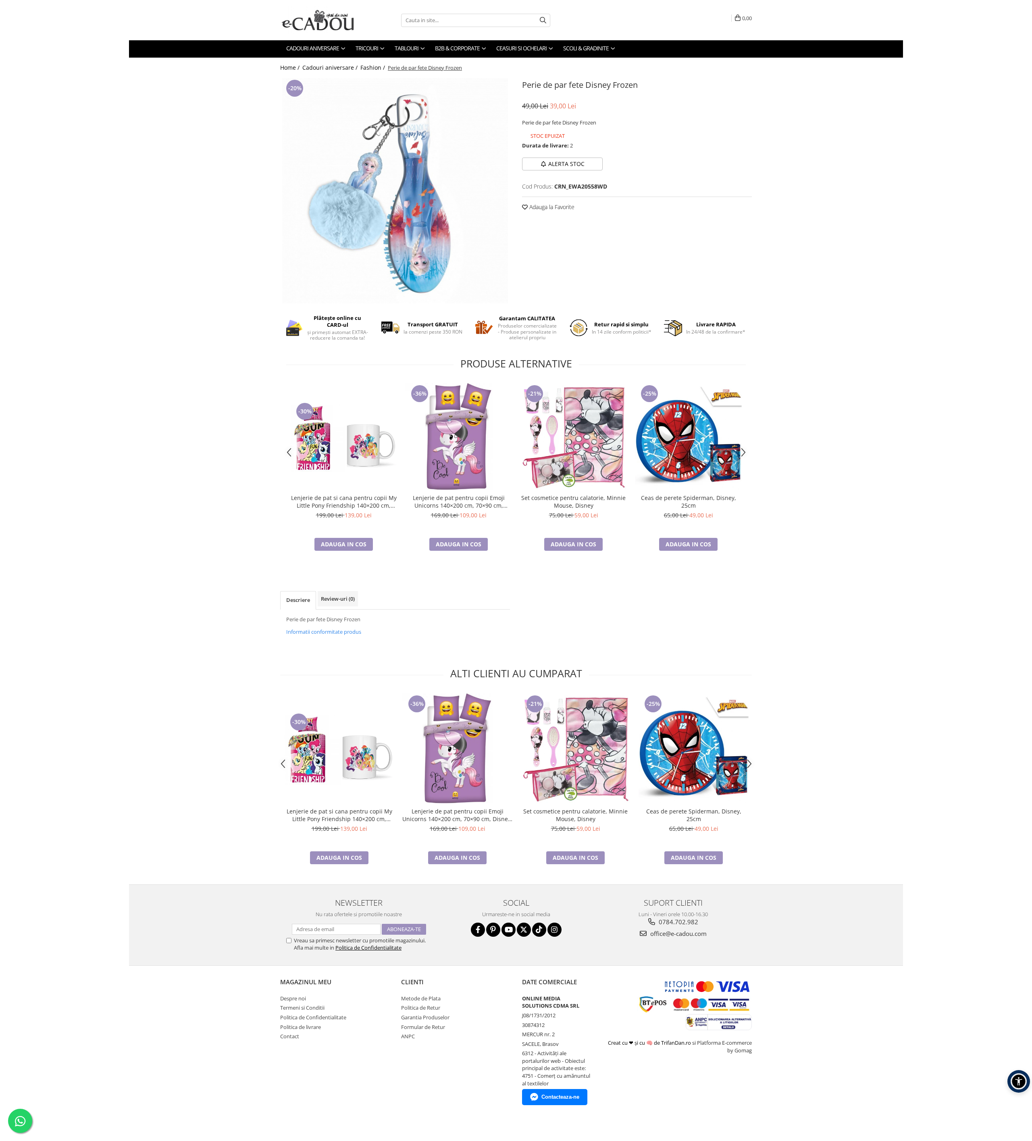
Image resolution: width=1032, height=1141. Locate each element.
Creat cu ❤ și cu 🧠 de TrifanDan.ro (650, 1042)
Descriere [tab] (298, 600)
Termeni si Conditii (302, 1007)
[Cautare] (543, 20)
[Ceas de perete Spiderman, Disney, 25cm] (688, 436)
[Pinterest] (493, 930)
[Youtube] (508, 930)
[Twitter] (524, 930)
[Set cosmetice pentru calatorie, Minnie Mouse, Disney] (573, 436)
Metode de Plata (421, 998)
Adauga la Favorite (551, 207)
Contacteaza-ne (560, 1097)
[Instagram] (554, 930)
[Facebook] (478, 930)
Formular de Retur (423, 1027)
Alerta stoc (566, 164)
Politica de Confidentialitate (368, 947)
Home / (290, 67)
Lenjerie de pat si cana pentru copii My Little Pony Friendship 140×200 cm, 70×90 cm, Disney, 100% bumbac (344, 501)
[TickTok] (539, 930)
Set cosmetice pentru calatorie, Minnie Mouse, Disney (573, 501)
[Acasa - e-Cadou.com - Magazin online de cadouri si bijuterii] (320, 20)
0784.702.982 (677, 922)
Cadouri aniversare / (330, 67)
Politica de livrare (300, 1027)
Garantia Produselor (425, 1017)
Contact (289, 1036)
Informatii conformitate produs (323, 631)
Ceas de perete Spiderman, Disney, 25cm (688, 501)
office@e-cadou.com (678, 933)
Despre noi (293, 998)
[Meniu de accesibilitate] (1018, 1081)
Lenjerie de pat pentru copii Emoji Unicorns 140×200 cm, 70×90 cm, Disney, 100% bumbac (459, 501)
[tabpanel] (395, 190)
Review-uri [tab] (338, 598)
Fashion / (373, 67)
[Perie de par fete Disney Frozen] (395, 190)
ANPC (408, 1036)
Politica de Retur (420, 1007)
